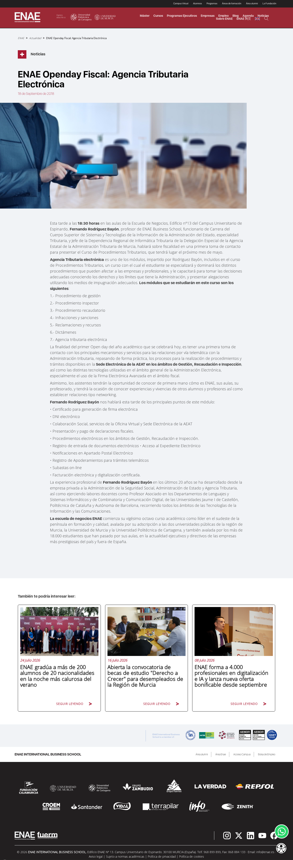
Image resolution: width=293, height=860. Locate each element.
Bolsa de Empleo (266, 754)
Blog (236, 15)
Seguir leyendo (69, 704)
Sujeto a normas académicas (125, 856)
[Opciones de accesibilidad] (281, 848)
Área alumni (202, 754)
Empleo (223, 15)
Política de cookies (191, 856)
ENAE (21, 38)
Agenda (248, 15)
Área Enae (220, 754)
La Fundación (269, 3)
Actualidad (35, 38)
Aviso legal (96, 856)
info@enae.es (265, 852)
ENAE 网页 (244, 18)
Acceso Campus (242, 754)
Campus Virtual (180, 3)
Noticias (263, 15)
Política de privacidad (162, 856)
